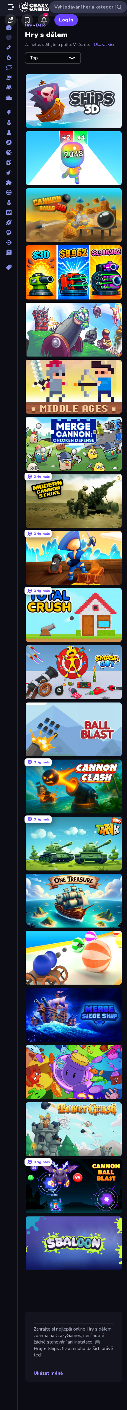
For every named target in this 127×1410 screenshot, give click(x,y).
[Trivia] (8, 252)
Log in (66, 20)
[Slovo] (8, 212)
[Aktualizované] (8, 67)
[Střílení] (8, 242)
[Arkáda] (8, 122)
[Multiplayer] (8, 87)
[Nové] (8, 47)
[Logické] (8, 182)
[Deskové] (8, 132)
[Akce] (8, 112)
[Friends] (11, 20)
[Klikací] (8, 172)
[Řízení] (8, 192)
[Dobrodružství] (8, 142)
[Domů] (8, 27)
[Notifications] (44, 20)
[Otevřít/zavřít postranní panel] (11, 7)
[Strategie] (8, 232)
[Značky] (8, 267)
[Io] (8, 152)
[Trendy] (8, 57)
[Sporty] (8, 222)
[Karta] (8, 162)
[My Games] (27, 20)
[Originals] (8, 77)
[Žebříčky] (8, 97)
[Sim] (8, 202)
